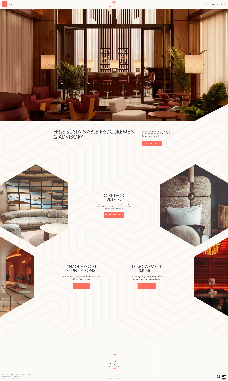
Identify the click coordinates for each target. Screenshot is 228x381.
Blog (114, 359)
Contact (114, 361)
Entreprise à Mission (114, 366)
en (206, 4)
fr (203, 4)
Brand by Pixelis (6, 378)
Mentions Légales (6, 376)
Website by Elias (16, 378)
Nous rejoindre (114, 364)
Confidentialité (16, 376)
